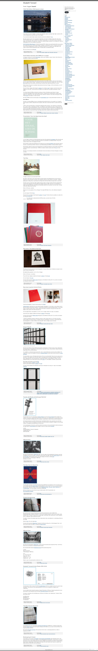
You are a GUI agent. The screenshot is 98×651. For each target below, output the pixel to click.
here (35, 49)
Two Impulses (67, 93)
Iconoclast (66, 37)
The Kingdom (36, 638)
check (44, 359)
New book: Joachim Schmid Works (32, 287)
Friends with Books (41, 416)
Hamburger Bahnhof (44, 353)
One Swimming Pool (68, 30)
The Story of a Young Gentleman (68, 90)
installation (46, 52)
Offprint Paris (26, 439)
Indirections (67, 61)
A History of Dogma (68, 46)
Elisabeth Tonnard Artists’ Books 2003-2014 (35, 566)
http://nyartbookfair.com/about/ (28, 491)
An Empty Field (67, 48)
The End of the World (68, 77)
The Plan (25, 158)
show (46, 602)
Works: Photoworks (68, 36)
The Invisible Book (68, 80)
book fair (43, 436)
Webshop (66, 23)
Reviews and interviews (68, 22)
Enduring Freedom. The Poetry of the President (70, 57)
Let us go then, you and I (69, 64)
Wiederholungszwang (29, 497)
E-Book (44, 304)
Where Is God (67, 98)
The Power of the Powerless (69, 88)
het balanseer (53, 139)
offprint (52, 323)
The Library (52, 426)
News (40, 51)
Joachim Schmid (26, 306)
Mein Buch (67, 65)
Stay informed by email (69, 7)
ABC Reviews (67, 47)
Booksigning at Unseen (29, 637)
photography (49, 245)
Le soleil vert (67, 38)
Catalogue (66, 21)
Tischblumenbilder (26, 488)
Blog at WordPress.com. (49, 649)
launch (49, 52)
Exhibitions (66, 19)
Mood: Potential (67, 66)
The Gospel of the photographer (45, 638)
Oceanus (66, 67)
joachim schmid (46, 323)
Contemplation (67, 50)
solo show (48, 602)
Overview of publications (68, 20)
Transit (66, 41)
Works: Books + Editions (68, 43)
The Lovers (67, 83)
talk (53, 436)
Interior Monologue (68, 26)
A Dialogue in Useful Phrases (69, 25)
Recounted (67, 69)
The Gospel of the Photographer (68, 79)
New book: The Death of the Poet (32, 248)
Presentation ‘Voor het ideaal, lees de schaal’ (35, 116)
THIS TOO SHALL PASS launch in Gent (33, 9)
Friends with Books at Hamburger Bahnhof (34, 397)
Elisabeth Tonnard (29, 3)
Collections (66, 18)
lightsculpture (52, 52)
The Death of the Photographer (70, 75)
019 (40, 52)
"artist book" (42, 245)
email (48, 88)
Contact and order (67, 17)
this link (27, 95)
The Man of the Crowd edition (69, 85)
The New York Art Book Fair (30, 465)
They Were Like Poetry (44, 591)
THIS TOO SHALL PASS (69, 35)
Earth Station (38, 57)
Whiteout (66, 99)
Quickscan (25, 366)
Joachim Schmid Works (68, 63)
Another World (67, 49)
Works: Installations (68, 24)
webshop (40, 88)
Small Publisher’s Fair (44, 97)
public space (55, 52)
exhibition (43, 52)
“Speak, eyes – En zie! (68, 44)
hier (56, 147)
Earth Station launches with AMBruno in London (36, 55)
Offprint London (35, 279)
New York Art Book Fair (48, 494)
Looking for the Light (68, 39)
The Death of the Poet (68, 76)
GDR (44, 245)
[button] (33, 296)
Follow (67, 12)
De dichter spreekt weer (69, 51)
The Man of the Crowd (68, 84)
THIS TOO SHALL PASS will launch (29, 44)
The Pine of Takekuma (68, 86)
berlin (41, 436)
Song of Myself (27, 327)
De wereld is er (67, 52)
